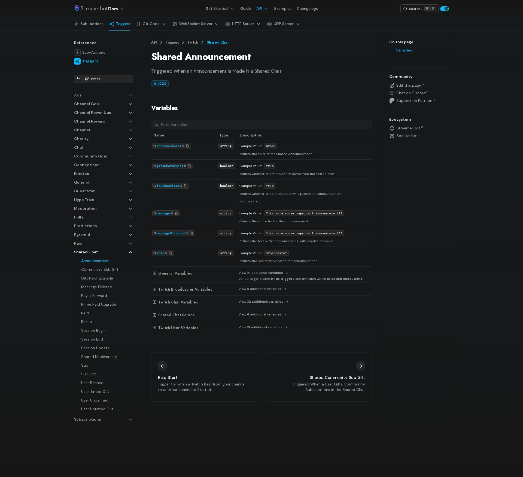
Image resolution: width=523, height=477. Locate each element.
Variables (164, 108)
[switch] (444, 8)
